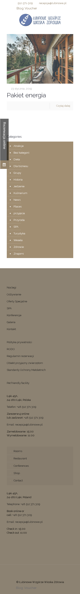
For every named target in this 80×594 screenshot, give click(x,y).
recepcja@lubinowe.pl (52, 3)
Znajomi (19, 253)
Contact (18, 480)
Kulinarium (20, 193)
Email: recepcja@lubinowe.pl (25, 424)
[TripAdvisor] (61, 8)
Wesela (18, 240)
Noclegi (11, 287)
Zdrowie (19, 246)
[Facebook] (40, 8)
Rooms (18, 451)
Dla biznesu (21, 166)
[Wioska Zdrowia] (40, 20)
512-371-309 (25, 3)
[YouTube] (51, 8)
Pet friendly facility (18, 383)
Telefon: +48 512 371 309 (21, 406)
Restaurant (20, 458)
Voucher (31, 8)
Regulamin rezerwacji (20, 356)
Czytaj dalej (63, 105)
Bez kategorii (21, 152)
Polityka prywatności (19, 342)
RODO (11, 349)
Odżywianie (14, 294)
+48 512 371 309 (33, 417)
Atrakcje (19, 145)
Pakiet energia (26, 95)
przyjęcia (19, 213)
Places (18, 206)
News (17, 199)
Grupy (17, 172)
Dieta (17, 159)
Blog (20, 8)
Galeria (11, 322)
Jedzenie (19, 186)
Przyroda (19, 220)
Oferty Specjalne (17, 301)
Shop (17, 473)
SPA (16, 226)
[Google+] (45, 8)
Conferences (21, 465)
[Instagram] (56, 8)
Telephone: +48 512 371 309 (23, 504)
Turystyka (19, 233)
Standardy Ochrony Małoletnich (26, 369)
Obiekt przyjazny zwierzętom (25, 363)
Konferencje (14, 315)
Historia (18, 179)
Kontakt (11, 329)
